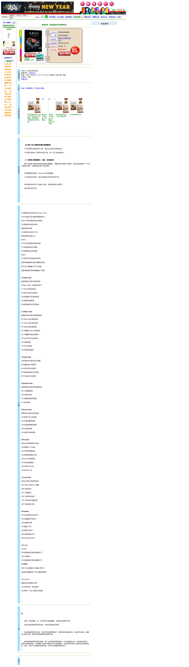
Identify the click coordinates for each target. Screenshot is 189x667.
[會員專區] (69, 17)
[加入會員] (94, 6)
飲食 (22, 88)
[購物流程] (87, 17)
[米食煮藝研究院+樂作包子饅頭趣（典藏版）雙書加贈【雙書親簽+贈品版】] (34, 105)
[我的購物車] (88, 6)
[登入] (37, 17)
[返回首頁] (119, 17)
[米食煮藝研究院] (77, 105)
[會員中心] (100, 6)
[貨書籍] (77, 17)
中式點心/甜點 (39, 88)
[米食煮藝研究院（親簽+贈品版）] (62, 105)
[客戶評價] (42, 17)
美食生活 (32, 73)
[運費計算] (96, 17)
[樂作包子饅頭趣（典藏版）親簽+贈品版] (52, 105)
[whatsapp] (46, 17)
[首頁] (111, 6)
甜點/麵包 (29, 88)
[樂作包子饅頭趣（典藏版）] (45, 105)
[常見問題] (105, 6)
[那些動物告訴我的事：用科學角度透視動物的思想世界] (9, 38)
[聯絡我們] (112, 17)
